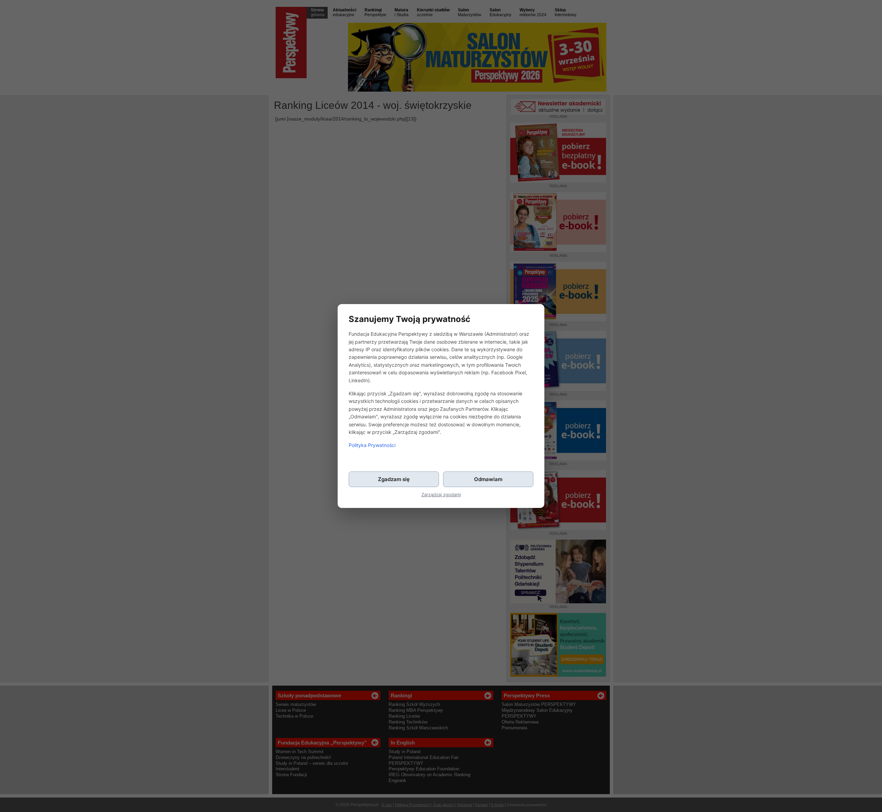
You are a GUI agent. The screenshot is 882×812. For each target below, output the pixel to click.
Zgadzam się (394, 479)
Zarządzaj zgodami (441, 494)
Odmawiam (488, 479)
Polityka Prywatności (372, 445)
